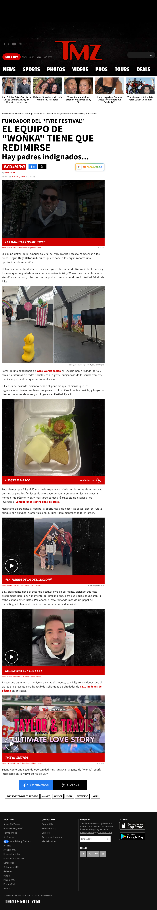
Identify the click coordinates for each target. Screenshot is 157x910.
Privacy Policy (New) (13, 828)
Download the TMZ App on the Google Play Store (132, 836)
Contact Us (47, 824)
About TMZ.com (12, 824)
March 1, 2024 (18, 176)
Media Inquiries (49, 841)
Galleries (8, 871)
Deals (143, 69)
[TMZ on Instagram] (20, 44)
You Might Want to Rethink (22, 796)
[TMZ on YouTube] (96, 854)
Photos (56, 69)
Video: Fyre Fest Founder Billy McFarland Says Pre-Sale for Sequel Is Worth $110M (22, 676)
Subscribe (107, 839)
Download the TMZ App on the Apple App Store (132, 826)
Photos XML (9, 884)
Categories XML (11, 867)
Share (38, 785)
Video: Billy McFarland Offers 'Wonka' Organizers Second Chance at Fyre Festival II (22, 248)
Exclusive (82, 796)
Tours (122, 69)
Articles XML (10, 850)
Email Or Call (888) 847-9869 (37, 57)
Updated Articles (12, 854)
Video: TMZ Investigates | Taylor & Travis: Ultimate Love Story (22, 763)
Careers (46, 833)
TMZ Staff (10, 172)
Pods (101, 69)
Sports (31, 69)
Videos (80, 69)
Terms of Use (10, 833)
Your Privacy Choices (20, 841)
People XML (9, 880)
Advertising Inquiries (52, 837)
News (9, 69)
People (7, 875)
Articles (7, 845)
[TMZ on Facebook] (4, 44)
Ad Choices (9, 837)
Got (11, 57)
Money (45, 796)
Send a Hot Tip (49, 828)
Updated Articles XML (14, 858)
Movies (58, 796)
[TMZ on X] (9, 44)
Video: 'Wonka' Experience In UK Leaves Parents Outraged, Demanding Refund (22, 585)
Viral (69, 796)
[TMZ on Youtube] (14, 44)
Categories (9, 863)
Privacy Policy (87, 832)
